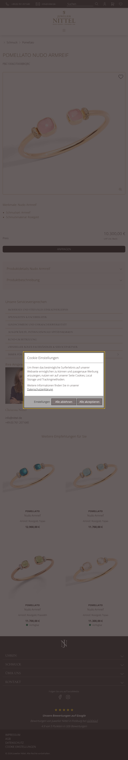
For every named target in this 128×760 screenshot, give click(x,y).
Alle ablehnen (63, 402)
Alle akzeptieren (90, 402)
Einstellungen (42, 402)
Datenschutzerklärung (40, 389)
